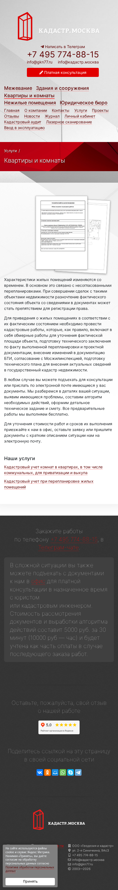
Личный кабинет (79, 116)
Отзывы (11, 116)
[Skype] (70, 772)
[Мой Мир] (55, 772)
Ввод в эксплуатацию (24, 127)
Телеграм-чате (58, 547)
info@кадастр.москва (78, 62)
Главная (11, 110)
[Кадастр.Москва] (59, 25)
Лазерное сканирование (69, 121)
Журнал (52, 116)
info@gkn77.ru (39, 62)
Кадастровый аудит (22, 121)
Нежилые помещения (30, 102)
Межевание (18, 88)
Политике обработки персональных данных (29, 869)
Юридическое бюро (84, 102)
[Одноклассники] (47, 772)
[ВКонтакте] (39, 772)
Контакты (60, 110)
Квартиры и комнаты (29, 95)
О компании (35, 110)
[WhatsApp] (63, 772)
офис (38, 581)
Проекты (100, 110)
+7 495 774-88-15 (63, 54)
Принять (30, 881)
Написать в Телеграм (64, 46)
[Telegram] (78, 772)
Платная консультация (64, 72)
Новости (32, 116)
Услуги (80, 110)
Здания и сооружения (62, 88)
